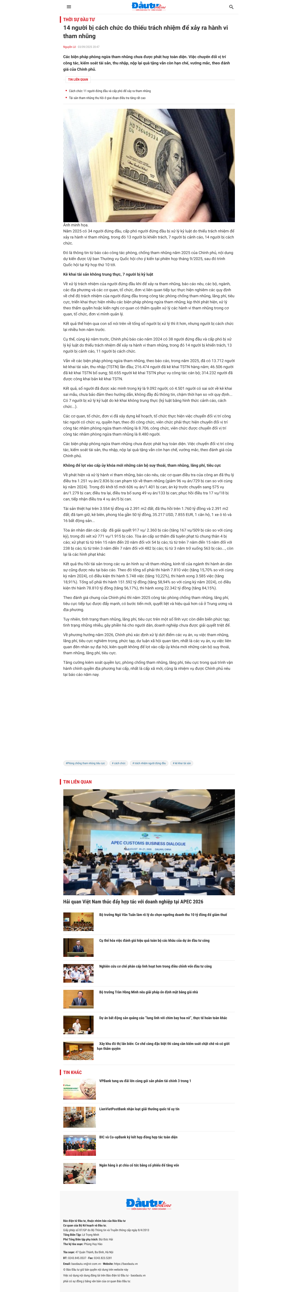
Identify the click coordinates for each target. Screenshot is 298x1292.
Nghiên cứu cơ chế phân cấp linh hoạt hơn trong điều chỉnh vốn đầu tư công (155, 966)
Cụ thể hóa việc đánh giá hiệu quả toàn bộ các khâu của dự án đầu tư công (154, 940)
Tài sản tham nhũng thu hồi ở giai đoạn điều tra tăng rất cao (107, 98)
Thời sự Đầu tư (79, 19)
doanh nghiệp (166, 625)
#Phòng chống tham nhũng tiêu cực (85, 763)
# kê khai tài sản (182, 763)
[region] (149, 722)
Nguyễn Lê (70, 47)
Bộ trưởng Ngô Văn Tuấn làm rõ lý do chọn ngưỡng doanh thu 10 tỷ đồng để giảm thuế (163, 914)
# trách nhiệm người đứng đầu (149, 763)
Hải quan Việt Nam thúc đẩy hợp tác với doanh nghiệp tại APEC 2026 (133, 902)
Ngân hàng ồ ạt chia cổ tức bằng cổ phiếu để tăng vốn (139, 1165)
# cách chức (118, 763)
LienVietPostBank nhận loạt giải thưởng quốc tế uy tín (139, 1109)
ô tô (223, 514)
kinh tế (179, 564)
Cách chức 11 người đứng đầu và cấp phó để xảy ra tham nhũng (110, 91)
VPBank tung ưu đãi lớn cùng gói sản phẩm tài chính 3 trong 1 (145, 1081)
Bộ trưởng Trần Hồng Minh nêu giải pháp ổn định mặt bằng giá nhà (148, 992)
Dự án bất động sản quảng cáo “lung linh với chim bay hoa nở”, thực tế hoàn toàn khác (163, 1018)
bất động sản (80, 521)
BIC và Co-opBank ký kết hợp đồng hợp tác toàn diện (138, 1137)
